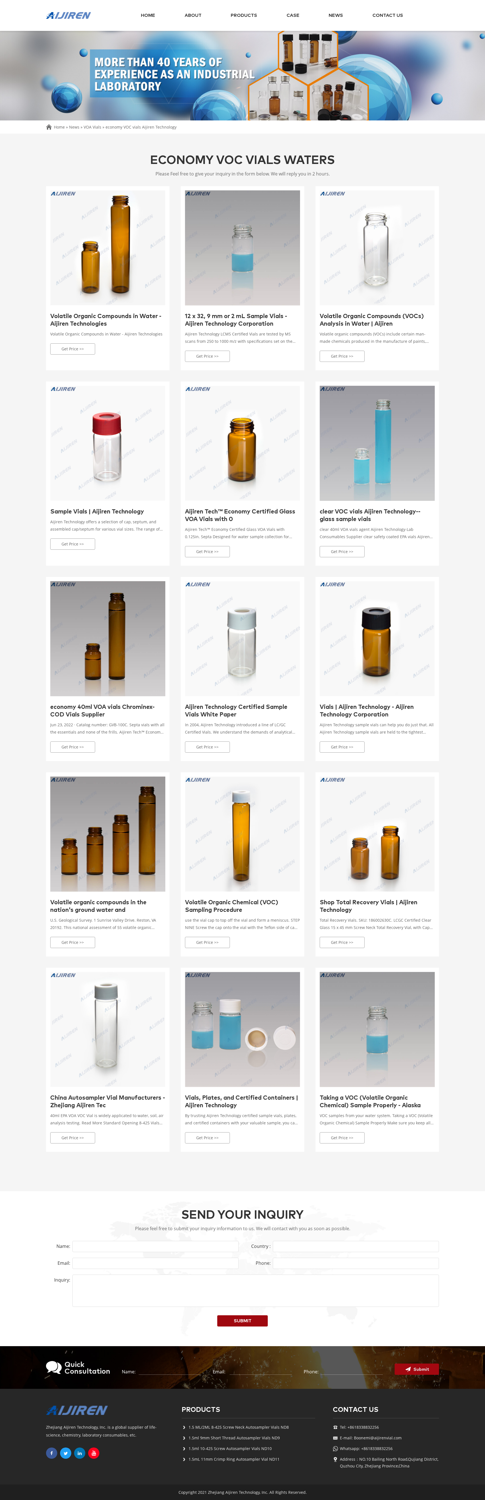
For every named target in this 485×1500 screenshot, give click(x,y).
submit (242, 1321)
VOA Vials (92, 127)
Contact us (387, 15)
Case (293, 15)
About (193, 15)
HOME (148, 15)
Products (244, 15)
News (336, 15)
